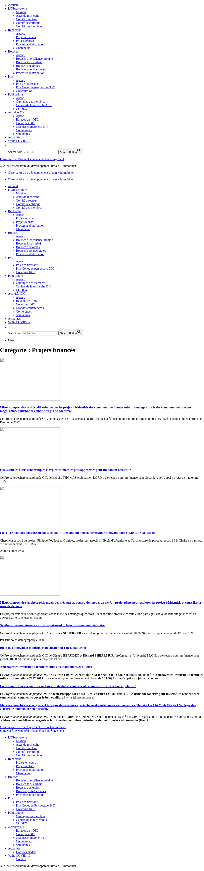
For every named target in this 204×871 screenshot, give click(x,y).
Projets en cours (26, 37)
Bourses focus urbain (29, 62)
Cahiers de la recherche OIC (34, 105)
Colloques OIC (25, 123)
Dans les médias (26, 852)
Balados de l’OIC (27, 119)
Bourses (13, 51)
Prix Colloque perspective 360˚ (35, 87)
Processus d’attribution (30, 44)
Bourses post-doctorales (31, 69)
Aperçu (20, 33)
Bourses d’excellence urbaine (34, 58)
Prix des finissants (27, 83)
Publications (15, 94)
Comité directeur (26, 19)
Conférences (24, 130)
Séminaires (23, 133)
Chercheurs (23, 48)
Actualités (14, 137)
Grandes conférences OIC (32, 126)
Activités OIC (17, 112)
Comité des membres (29, 26)
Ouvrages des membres (30, 101)
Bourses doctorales (28, 65)
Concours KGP (25, 91)
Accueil (13, 5)
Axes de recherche (27, 15)
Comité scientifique (28, 22)
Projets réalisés (25, 40)
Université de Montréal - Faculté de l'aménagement (32, 159)
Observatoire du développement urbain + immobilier (41, 172)
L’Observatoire (17, 8)
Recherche (14, 30)
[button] (10, 145)
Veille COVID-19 (19, 141)
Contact (21, 859)
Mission (21, 12)
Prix (10, 76)
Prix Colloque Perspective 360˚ (35, 805)
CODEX (21, 108)
